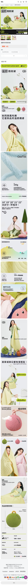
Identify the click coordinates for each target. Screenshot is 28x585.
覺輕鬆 (11, 5)
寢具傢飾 (7, 5)
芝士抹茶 (13, 52)
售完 (14, 582)
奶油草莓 (4, 52)
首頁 (3, 5)
